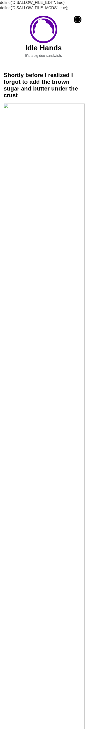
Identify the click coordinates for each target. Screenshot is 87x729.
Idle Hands (43, 29)
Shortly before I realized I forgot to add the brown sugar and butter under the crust (41, 85)
